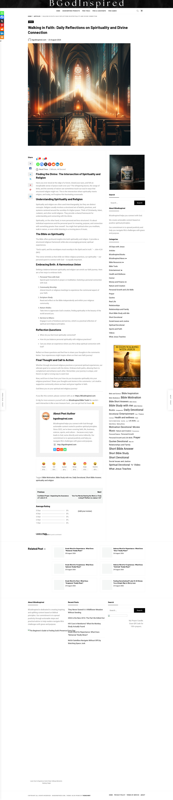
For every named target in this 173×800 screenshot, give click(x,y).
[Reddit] (53, 164)
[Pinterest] (49, 164)
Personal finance (114, 434)
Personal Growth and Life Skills (121, 290)
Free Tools (86, 11)
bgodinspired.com (39, 40)
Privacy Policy (119, 795)
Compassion (119, 410)
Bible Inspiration (130, 393)
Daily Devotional (78, 477)
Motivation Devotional (120, 427)
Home (58, 11)
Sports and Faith (115, 329)
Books (112, 410)
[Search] (138, 11)
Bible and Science (115, 394)
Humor (112, 278)
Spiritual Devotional (116, 325)
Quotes (112, 298)
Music (112, 430)
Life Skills (132, 421)
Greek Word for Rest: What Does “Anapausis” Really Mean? (76, 582)
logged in (47, 534)
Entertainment (114, 270)
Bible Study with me (64, 477)
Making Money (121, 424)
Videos (111, 333)
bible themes (138, 406)
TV (132, 465)
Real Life (112, 301)
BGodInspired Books (117, 254)
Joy (127, 421)
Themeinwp (86, 795)
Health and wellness (124, 417)
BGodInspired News (117, 258)
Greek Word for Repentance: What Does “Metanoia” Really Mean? (79, 549)
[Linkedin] (57, 164)
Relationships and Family (119, 309)
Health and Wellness (117, 274)
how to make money (114, 421)
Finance (141, 414)
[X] (45, 164)
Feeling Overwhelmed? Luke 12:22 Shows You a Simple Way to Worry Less (128, 582)
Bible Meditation (114, 398)
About (143, 795)
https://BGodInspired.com (85, 396)
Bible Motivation (48, 477)
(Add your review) (85, 511)
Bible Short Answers (119, 401)
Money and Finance (117, 282)
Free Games (112, 11)
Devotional (114, 414)
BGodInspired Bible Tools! (79, 400)
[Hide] (1, 41)
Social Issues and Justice (119, 321)
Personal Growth (127, 434)
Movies (136, 427)
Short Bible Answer (93, 477)
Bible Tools (113, 266)
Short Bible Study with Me (119, 313)
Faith (136, 414)
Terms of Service (133, 795)
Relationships (114, 305)
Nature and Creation (117, 286)
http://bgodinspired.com (66, 444)
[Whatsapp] (38, 164)
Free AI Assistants (99, 11)
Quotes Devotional (118, 441)
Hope (136, 418)
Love (138, 421)
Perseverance (135, 431)
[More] (61, 164)
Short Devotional (115, 317)
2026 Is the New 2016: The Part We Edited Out (86, 618)
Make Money (112, 424)
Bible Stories (133, 402)
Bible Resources (115, 262)
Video (137, 464)
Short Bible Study (119, 453)
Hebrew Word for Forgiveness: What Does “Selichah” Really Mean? (128, 566)
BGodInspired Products (71, 11)
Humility (123, 421)
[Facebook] (42, 164)
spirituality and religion (45, 480)
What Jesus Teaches (117, 337)
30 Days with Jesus (116, 247)
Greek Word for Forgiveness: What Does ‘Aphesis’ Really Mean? (79, 566)
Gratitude (111, 418)
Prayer (111, 294)
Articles (31, 22)
